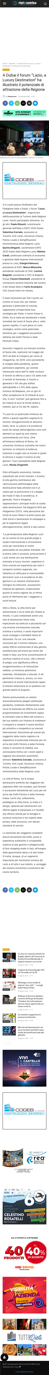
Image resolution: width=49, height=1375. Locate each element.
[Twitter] (11, 103)
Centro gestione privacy (24, 1372)
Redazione (12, 96)
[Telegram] (35, 103)
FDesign (16, 1367)
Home (5, 63)
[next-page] (8, 1043)
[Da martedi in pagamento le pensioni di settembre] (9, 1018)
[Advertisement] (24, 33)
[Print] (29, 103)
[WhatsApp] (17, 103)
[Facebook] (5, 103)
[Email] (23, 103)
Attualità (12, 63)
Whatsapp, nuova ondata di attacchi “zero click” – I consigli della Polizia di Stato (30, 985)
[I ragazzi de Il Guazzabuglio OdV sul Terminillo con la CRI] (9, 973)
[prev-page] (4, 1043)
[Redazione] (4, 96)
